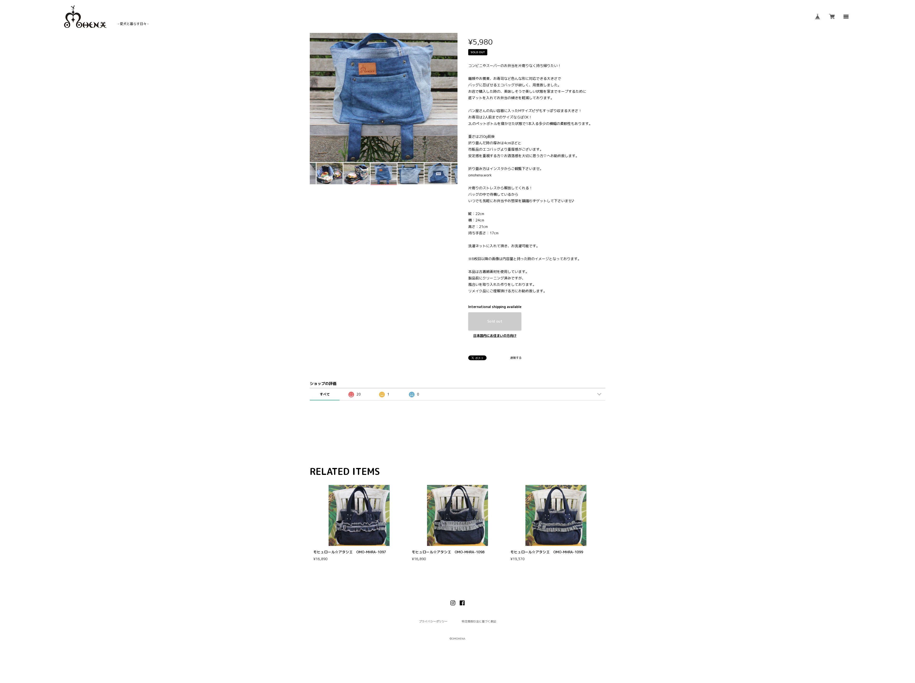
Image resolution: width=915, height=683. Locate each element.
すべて (325, 394)
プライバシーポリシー (433, 621)
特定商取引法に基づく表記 (479, 621)
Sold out (495, 321)
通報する (516, 357)
